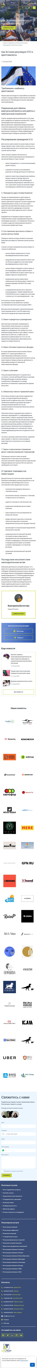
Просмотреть (24, 1360)
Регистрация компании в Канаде (13, 1265)
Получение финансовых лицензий (14, 1240)
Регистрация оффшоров (10, 1230)
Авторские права (8, 1202)
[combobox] (3, 1134)
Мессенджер (5, 1146)
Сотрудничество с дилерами (12, 1199)
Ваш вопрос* (5, 1154)
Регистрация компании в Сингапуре (14, 1262)
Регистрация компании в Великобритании (16, 1256)
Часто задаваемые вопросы (12, 1189)
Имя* (2, 1122)
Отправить (6, 1175)
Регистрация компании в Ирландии (14, 1259)
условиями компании (17, 1171)
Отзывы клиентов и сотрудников (13, 1212)
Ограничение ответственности (12, 1196)
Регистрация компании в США (12, 1268)
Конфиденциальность (10, 1205)
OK (32, 1364)
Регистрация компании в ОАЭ (12, 1272)
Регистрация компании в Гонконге (13, 1249)
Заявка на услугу (8, 28)
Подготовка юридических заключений (15, 1246)
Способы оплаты (8, 1193)
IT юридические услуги (10, 1236)
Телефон (4, 1130)
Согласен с (7, 1171)
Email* (3, 1139)
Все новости (18, 692)
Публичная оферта (9, 1209)
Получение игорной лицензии (12, 1243)
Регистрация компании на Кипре (13, 1252)
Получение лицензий (9, 1233)
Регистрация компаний (10, 1227)
